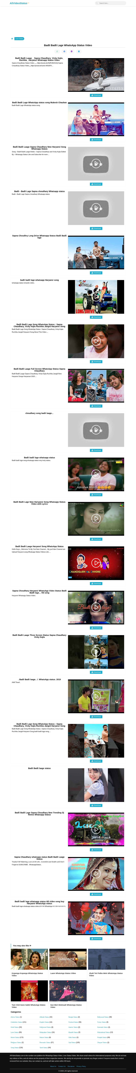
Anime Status (15, 1017)
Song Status (15, 1047)
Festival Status (73, 1022)
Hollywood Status (45, 1027)
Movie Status (15, 1037)
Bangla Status (73, 1017)
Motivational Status (103, 1032)
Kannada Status (102, 1027)
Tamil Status (44, 1047)
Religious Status (16, 1042)
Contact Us (62, 1066)
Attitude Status (44, 1017)
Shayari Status (102, 1042)
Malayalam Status (45, 1032)
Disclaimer (71, 1066)
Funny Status (101, 1022)
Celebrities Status (16, 1022)
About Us (53, 1066)
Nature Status (44, 1037)
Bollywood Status (103, 1017)
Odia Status (72, 1037)
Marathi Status (73, 1032)
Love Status (19, 38)
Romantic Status (45, 1042)
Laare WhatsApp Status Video (63, 973)
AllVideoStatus (19, 3)
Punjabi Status (102, 1037)
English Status (44, 1022)
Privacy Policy (81, 1066)
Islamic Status (73, 1027)
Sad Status (72, 1042)
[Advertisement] (68, 21)
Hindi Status (15, 1027)
